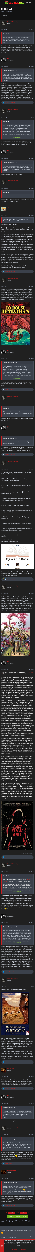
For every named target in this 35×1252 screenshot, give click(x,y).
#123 (32, 117)
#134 (32, 871)
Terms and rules (12, 1230)
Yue (3, 11)
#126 (32, 215)
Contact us (4, 1230)
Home (29, 1230)
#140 (32, 1178)
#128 (32, 358)
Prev (12, 1212)
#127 (32, 286)
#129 (32, 404)
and (10, 579)
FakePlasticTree (11, 1069)
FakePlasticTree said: (8, 1107)
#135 (32, 922)
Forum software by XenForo (15, 1236)
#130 (32, 434)
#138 (32, 1103)
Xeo (8, 58)
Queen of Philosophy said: (9, 70)
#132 (32, 593)
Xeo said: (5, 33)
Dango (8, 207)
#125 (32, 188)
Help (25, 1230)
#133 (32, 669)
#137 (32, 1076)
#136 (32, 986)
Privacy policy (20, 1230)
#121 (32, 29)
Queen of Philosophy (12, 22)
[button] (2, 3)
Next (23, 1212)
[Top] (32, 1230)
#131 (32, 469)
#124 (32, 158)
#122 (32, 66)
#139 (32, 1135)
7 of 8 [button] (17, 1212)
